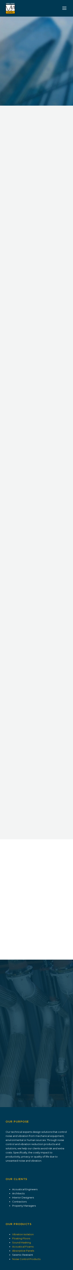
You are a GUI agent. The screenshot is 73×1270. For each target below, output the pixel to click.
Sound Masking (21, 1242)
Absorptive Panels (23, 1250)
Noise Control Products (26, 1259)
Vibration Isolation (23, 1234)
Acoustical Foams (23, 1246)
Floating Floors (21, 1238)
